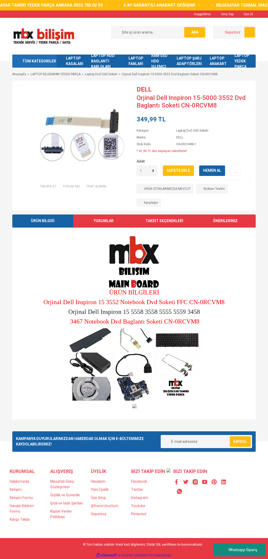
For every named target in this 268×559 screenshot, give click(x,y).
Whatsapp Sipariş (242, 550)
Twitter (137, 489)
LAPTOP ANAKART (218, 61)
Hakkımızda (19, 481)
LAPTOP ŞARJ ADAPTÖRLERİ (189, 61)
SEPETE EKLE (178, 170)
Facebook (139, 481)
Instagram (139, 498)
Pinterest (138, 514)
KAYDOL (240, 441)
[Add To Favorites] (235, 170)
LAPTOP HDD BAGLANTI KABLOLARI (103, 61)
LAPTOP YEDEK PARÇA (241, 61)
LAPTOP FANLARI (136, 61)
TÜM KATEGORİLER (39, 61)
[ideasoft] (106, 555)
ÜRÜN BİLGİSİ (42, 221)
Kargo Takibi (20, 519)
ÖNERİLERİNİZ (225, 221)
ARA (194, 32)
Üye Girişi (98, 498)
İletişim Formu (21, 498)
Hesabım (98, 481)
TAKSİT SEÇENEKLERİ (164, 221)
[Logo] (43, 36)
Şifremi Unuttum (104, 506)
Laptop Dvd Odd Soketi (192, 130)
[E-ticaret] (133, 555)
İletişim (16, 489)
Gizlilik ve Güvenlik (65, 495)
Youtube (138, 506)
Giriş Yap (226, 14)
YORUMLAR (104, 221)
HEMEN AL (212, 170)
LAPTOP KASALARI (74, 61)
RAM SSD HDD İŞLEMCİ (159, 61)
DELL (144, 89)
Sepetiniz (99, 514)
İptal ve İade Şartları (66, 503)
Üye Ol (248, 14)
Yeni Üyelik (100, 489)
